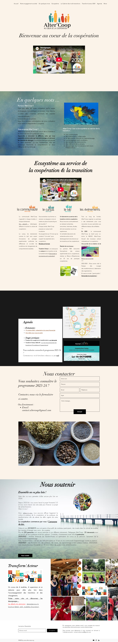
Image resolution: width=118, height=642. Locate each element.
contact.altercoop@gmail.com (36, 410)
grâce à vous (27, 513)
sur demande (53, 340)
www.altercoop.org (29, 640)
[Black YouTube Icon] (93, 640)
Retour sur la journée (87, 258)
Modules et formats (44, 244)
